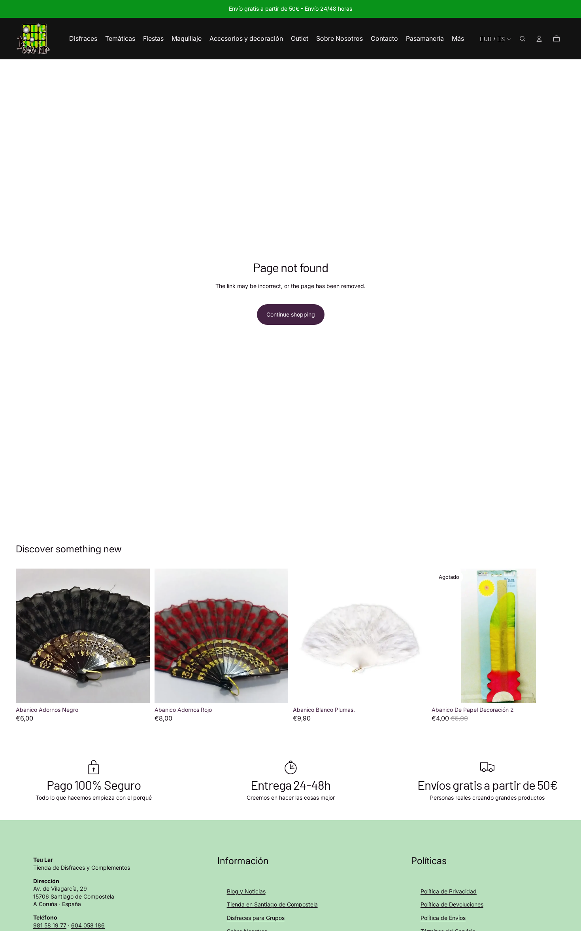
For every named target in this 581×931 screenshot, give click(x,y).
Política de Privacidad (449, 891)
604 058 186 (88, 925)
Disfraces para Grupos (256, 917)
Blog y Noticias (246, 891)
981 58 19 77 (49, 925)
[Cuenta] (539, 38)
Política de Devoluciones (452, 904)
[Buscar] (522, 38)
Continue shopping (290, 314)
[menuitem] (458, 39)
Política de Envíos (443, 917)
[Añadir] (137, 690)
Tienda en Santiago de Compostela (272, 904)
